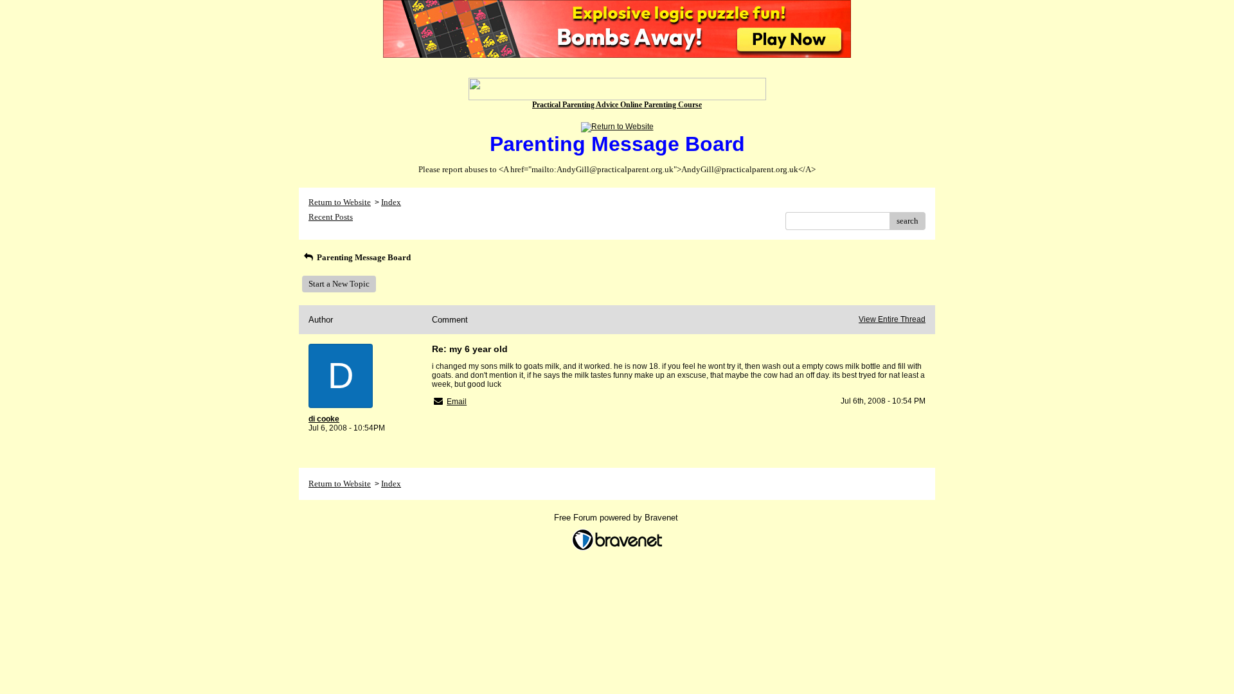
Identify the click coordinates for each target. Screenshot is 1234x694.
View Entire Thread (892, 319)
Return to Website (339, 202)
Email (457, 401)
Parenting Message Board (363, 257)
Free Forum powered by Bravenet (617, 517)
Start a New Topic (339, 284)
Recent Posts (330, 217)
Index (391, 202)
